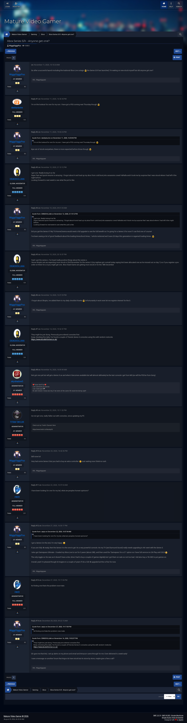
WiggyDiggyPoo (15, 46)
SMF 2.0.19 (157, 715)
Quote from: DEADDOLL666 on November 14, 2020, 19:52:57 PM (55, 638)
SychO (181, 720)
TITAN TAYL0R (17, 422)
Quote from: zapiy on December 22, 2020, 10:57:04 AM (51, 532)
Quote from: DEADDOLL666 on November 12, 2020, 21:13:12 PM (55, 214)
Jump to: (161, 696)
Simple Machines (177, 715)
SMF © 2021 (166, 715)
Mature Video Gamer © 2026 (16, 716)
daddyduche (17, 107)
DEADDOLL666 (17, 179)
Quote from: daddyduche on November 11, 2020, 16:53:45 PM (54, 138)
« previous (11, 51)
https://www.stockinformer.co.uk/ (44, 339)
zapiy (17, 496)
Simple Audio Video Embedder (172, 718)
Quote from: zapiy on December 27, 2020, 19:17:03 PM (51, 627)
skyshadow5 (17, 381)
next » (177, 51)
